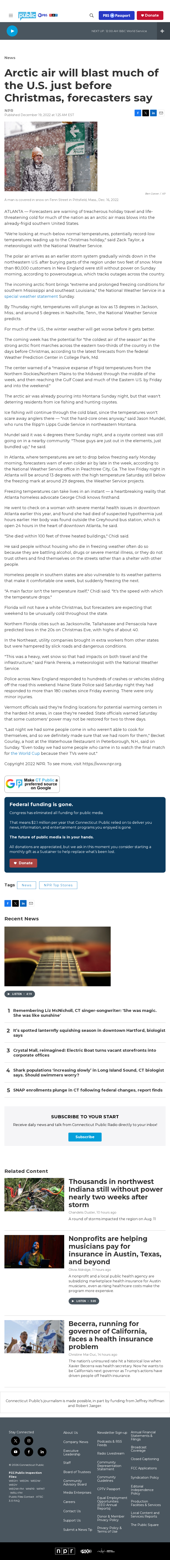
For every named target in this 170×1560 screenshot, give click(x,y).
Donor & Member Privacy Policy (110, 1518)
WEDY (13, 1484)
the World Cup (25, 753)
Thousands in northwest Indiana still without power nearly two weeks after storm (116, 1193)
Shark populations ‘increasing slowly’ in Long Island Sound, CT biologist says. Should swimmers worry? (88, 1073)
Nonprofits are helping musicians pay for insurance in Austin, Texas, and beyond (115, 1250)
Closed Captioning (145, 1459)
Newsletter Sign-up (112, 1433)
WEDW (35, 1480)
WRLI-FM (16, 1492)
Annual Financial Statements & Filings (143, 1436)
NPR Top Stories (58, 885)
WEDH (13, 1480)
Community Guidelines (106, 1479)
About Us (70, 1433)
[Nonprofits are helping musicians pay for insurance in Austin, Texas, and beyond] (34, 1251)
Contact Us (72, 1511)
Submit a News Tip (77, 1530)
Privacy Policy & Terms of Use (109, 1529)
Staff (67, 1463)
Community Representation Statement (109, 1466)
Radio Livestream (110, 1453)
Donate (152, 15)
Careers (69, 1502)
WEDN (24, 1480)
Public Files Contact (21, 1496)
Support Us (72, 1520)
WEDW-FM (16, 1488)
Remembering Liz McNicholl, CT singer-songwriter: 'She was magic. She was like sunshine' (85, 1013)
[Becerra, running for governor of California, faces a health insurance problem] (34, 1336)
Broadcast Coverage (139, 1449)
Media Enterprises (77, 1493)
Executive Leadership (71, 1452)
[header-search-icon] (91, 15)
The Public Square (145, 1525)
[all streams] (163, 31)
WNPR (30, 1488)
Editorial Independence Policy (142, 1490)
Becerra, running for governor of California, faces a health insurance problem (111, 1335)
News (9, 57)
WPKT (41, 1488)
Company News (75, 1442)
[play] (12, 31)
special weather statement (31, 296)
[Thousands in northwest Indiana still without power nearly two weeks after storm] (34, 1194)
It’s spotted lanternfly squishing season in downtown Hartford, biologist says (89, 1033)
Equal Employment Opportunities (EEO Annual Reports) (112, 1503)
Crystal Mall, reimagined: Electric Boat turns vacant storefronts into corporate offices (84, 1053)
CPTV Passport (108, 1489)
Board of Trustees (77, 1472)
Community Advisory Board (75, 1482)
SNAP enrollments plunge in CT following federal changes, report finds (87, 1090)
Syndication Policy (145, 1478)
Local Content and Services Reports (145, 1514)
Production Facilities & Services (146, 1503)
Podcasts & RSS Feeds (109, 1443)
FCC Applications (144, 1468)
